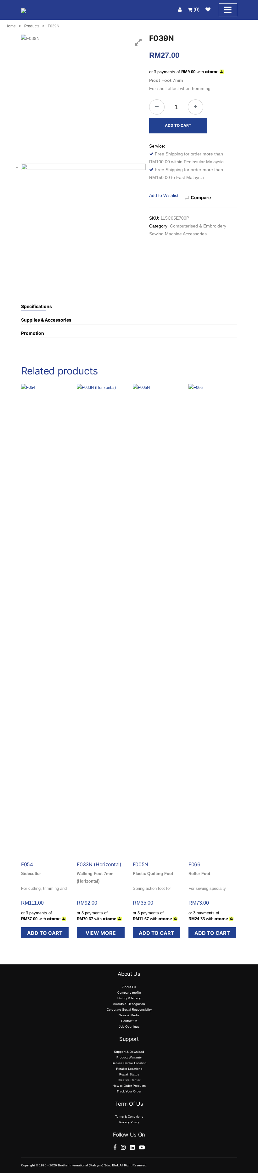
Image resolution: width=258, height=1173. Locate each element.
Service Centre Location (129, 1063)
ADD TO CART (178, 125)
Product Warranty (129, 1057)
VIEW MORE (101, 933)
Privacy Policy (129, 1122)
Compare (201, 197)
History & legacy (129, 998)
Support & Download (129, 1051)
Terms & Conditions (129, 1116)
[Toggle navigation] (228, 9)
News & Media (129, 1015)
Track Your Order (129, 1091)
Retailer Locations (129, 1068)
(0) (195, 9)
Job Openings (129, 1026)
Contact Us (129, 1021)
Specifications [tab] (36, 306)
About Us (129, 987)
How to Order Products (129, 1085)
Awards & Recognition (129, 1004)
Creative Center (129, 1080)
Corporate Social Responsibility (129, 1009)
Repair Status (129, 1074)
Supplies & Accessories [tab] (46, 320)
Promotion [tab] (32, 333)
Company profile (129, 992)
